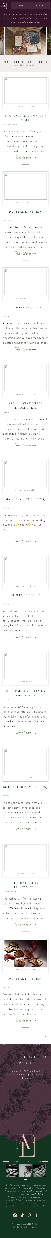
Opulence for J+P (26, 595)
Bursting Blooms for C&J (25, 787)
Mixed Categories (8, 220)
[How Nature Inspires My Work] (26, 90)
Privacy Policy (34, 1227)
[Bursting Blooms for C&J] (26, 762)
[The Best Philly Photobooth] (26, 858)
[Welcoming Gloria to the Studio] (26, 666)
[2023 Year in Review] (26, 953)
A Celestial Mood (25, 307)
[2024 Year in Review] (26, 186)
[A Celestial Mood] (26, 282)
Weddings (6, 316)
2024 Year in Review (25, 211)
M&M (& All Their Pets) (25, 499)
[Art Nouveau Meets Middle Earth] (26, 378)
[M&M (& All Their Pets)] (26, 474)
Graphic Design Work (9, 891)
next (46, 1036)
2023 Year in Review (25, 979)
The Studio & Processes (10, 124)
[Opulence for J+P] (26, 570)
